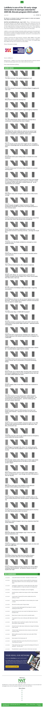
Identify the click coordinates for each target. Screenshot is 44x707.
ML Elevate (33, 22)
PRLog (28, 22)
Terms (27, 704)
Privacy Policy (32, 704)
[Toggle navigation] (22, 2)
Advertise (38, 704)
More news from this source (27, 61)
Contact (39, 705)
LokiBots (6, 31)
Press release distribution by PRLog (11, 64)
